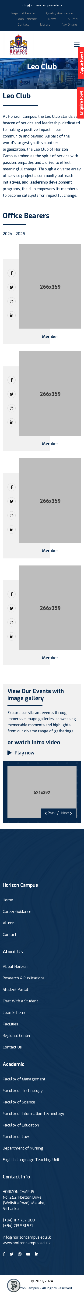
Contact (23, 25)
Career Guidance (17, 911)
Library (45, 25)
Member (50, 336)
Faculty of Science (19, 1102)
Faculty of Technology (23, 1090)
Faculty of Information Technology (33, 1113)
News (52, 19)
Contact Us (12, 1047)
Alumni (73, 19)
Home (8, 900)
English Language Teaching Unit (31, 1159)
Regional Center (17, 1035)
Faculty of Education (21, 1125)
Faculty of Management (24, 1079)
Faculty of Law (16, 1136)
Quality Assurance (59, 13)
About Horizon (15, 966)
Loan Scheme (27, 19)
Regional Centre (23, 13)
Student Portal (15, 989)
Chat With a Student (20, 1001)
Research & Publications (24, 978)
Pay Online (69, 25)
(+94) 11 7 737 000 (19, 1220)
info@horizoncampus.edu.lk (42, 5)
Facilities (10, 1024)
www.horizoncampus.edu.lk (27, 1242)
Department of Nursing (23, 1148)
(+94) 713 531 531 (18, 1225)
